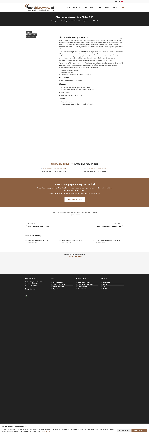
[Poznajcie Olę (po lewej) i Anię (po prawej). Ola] (62, 267)
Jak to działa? (107, 282)
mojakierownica (75, 257)
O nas (104, 286)
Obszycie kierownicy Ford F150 (38, 240)
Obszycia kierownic (30, 36)
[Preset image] (26, 240)
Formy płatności (82, 286)
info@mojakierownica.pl (37, 282)
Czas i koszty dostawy (84, 282)
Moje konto (56, 288)
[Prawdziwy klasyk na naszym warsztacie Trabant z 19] (37, 267)
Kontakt (105, 288)
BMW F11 (78, 214)
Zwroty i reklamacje (58, 286)
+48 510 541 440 (33, 284)
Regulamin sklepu (58, 282)
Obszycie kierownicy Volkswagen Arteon (108, 240)
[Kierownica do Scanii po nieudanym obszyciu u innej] (111, 267)
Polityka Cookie (46, 431)
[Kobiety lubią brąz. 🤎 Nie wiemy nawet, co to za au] (86, 267)
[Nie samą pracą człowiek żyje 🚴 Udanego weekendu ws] (12, 267)
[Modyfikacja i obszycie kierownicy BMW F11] (41, 51)
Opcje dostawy (82, 288)
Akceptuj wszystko (139, 430)
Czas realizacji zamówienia (85, 284)
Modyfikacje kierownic (31, 34)
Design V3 (28, 32)
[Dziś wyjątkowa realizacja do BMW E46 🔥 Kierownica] (136, 267)
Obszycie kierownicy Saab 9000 (72, 240)
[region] (74, 429)
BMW (73, 214)
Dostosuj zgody (123, 430)
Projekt (105, 284)
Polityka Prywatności (59, 284)
